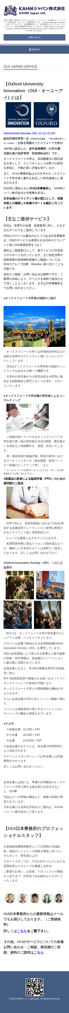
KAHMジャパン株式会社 (27, 999)
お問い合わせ (34, 37)
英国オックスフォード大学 (43, 142)
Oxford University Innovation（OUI (20, 133)
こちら (22, 931)
